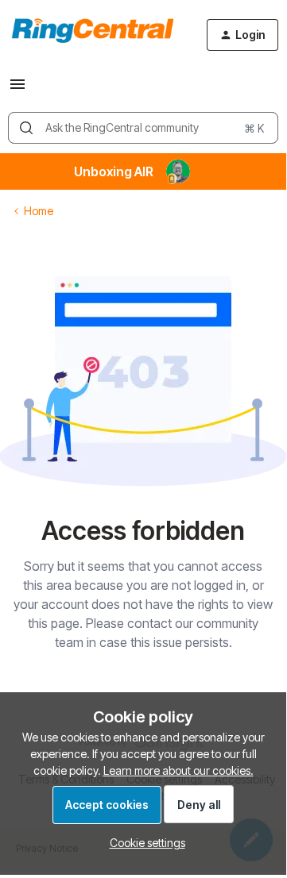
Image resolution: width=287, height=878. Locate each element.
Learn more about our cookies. (178, 770)
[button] (17, 89)
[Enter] (26, 128)
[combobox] (143, 128)
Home (38, 211)
